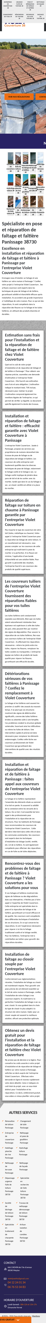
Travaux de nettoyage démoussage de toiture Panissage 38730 (24, 1211)
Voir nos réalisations (19, 97)
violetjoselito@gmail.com (18, 1279)
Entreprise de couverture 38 (7, 5)
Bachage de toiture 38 (40, 16)
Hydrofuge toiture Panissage (23, 1151)
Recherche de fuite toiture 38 (30, 16)
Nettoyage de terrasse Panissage (9, 1168)
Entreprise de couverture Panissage (9, 1138)
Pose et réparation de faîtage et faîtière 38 (30, 6)
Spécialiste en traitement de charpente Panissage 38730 (9, 1234)
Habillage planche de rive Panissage (9, 1153)
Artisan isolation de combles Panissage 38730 (24, 1233)
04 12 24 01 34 (17, 1282)
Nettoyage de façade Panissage (23, 1166)
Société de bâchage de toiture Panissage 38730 (9, 1211)
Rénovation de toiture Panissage (9, 1124)
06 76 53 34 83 (17, 1287)
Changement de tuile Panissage (25, 1124)
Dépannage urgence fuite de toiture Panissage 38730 (10, 1186)
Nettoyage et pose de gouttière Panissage (24, 1138)
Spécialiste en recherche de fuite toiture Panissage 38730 (24, 1188)
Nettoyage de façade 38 (40, 4)
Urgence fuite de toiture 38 (19, 4)
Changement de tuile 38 (8, 15)
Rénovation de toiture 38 (19, 16)
